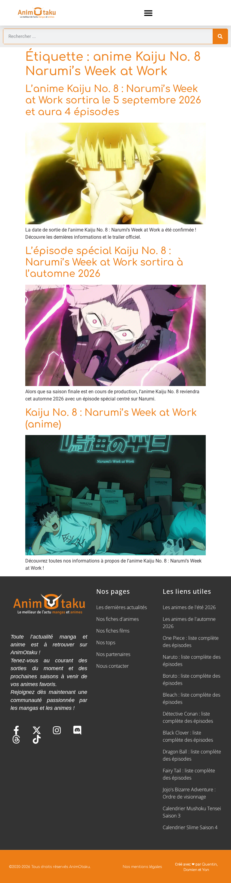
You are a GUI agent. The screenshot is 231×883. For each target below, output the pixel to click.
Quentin (209, 864)
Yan (205, 870)
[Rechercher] (220, 36)
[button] (148, 13)
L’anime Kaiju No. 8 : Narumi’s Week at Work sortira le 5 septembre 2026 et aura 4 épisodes (113, 100)
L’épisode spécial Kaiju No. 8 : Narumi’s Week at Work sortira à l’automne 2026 (104, 262)
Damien (190, 870)
